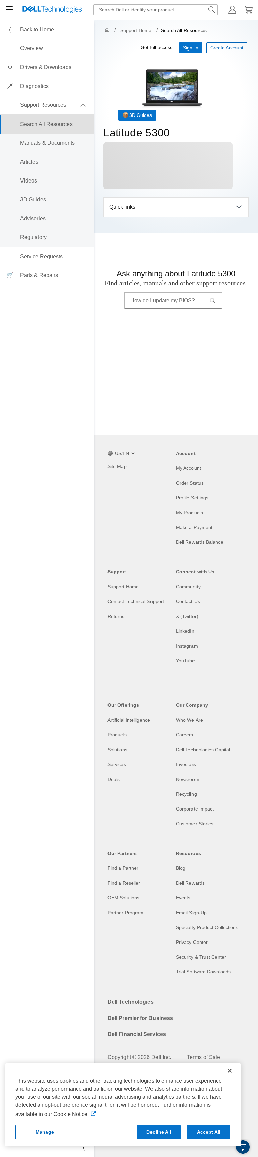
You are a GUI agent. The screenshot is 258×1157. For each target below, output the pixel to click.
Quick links (122, 207)
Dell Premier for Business (140, 1018)
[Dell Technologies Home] (52, 10)
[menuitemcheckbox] (47, 105)
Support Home (136, 30)
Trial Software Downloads (203, 971)
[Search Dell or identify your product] (212, 10)
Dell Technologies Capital (203, 749)
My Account (188, 468)
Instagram (187, 646)
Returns (116, 616)
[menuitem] (47, 29)
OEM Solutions (123, 897)
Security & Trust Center (201, 957)
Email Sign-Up (191, 912)
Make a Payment (194, 527)
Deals (114, 779)
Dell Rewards (190, 883)
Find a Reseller (124, 883)
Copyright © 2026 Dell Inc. (139, 1057)
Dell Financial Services (137, 1034)
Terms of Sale (203, 1057)
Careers (185, 734)
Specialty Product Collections (207, 927)
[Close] (229, 1070)
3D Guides (140, 115)
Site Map (117, 466)
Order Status (190, 483)
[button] (232, 10)
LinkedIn (185, 631)
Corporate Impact (195, 809)
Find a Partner (123, 868)
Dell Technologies (131, 1002)
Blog (180, 868)
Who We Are (189, 720)
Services (117, 764)
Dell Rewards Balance (199, 542)
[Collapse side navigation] (84, 1147)
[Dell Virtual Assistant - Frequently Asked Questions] (243, 1147)
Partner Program (125, 912)
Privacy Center (192, 942)
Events (183, 897)
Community (188, 586)
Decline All (158, 1132)
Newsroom (187, 779)
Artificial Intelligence (129, 720)
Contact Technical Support (136, 601)
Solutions (117, 749)
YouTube (185, 660)
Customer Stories (194, 823)
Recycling (186, 794)
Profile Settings (192, 497)
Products (117, 734)
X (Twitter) (187, 616)
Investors (186, 764)
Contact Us (188, 601)
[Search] (213, 301)
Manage (45, 1132)
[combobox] (155, 9)
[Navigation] (9, 9)
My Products (189, 512)
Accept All (208, 1132)
